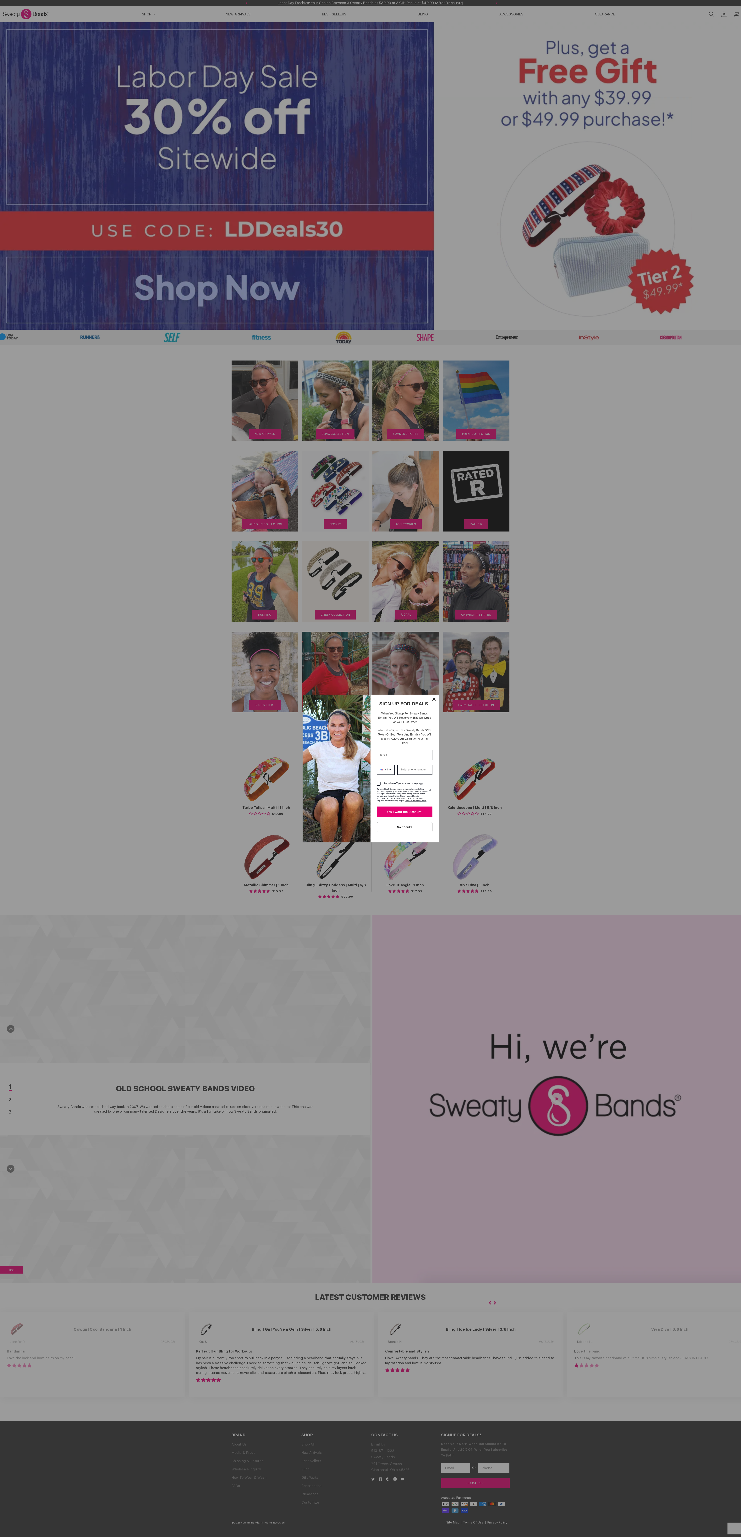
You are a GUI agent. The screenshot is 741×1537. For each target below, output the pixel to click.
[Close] (434, 699)
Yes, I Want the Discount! (404, 812)
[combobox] (386, 770)
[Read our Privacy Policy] (430, 789)
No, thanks (404, 827)
